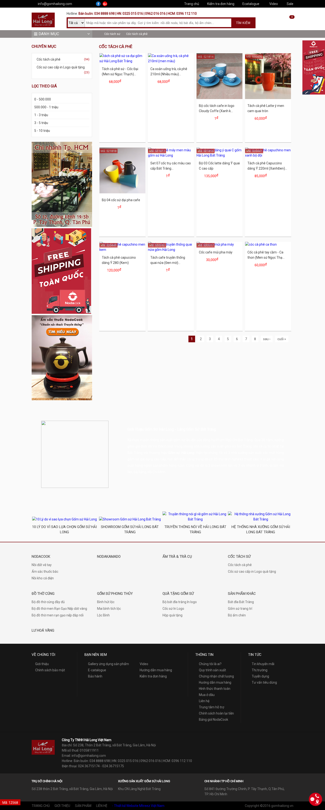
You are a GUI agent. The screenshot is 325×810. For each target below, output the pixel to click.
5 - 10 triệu (42, 131)
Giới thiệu (42, 664)
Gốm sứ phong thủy (115, 593)
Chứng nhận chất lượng (216, 676)
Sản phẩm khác (242, 593)
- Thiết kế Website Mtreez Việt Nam (138, 806)
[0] (288, 24)
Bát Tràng (135, 453)
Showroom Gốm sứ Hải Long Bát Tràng (130, 529)
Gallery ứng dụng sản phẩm (108, 664)
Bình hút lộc (105, 602)
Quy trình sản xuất (212, 670)
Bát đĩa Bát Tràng (241, 602)
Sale (290, 4)
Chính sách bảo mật (50, 670)
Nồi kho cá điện (43, 578)
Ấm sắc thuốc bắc (45, 571)
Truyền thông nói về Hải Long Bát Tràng (195, 529)
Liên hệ (204, 701)
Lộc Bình (103, 615)
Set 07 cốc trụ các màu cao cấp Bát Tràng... (170, 165)
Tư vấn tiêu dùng (264, 682)
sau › (266, 339)
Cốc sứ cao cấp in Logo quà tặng (63, 69)
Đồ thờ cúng (43, 593)
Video (273, 4)
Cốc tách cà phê (137, 34)
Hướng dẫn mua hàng (156, 670)
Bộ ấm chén (237, 615)
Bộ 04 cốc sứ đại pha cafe (121, 200)
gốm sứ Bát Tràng (238, 446)
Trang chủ (191, 4)
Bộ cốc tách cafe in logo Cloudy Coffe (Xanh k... (216, 108)
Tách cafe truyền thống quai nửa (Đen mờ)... (167, 260)
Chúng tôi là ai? (210, 664)
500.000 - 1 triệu (46, 107)
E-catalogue (97, 670)
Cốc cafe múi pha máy (215, 252)
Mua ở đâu (207, 695)
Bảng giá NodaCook (213, 719)
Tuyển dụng (260, 676)
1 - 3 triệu (41, 115)
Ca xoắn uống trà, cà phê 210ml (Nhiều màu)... (168, 71)
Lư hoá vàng (43, 630)
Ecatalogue (250, 4)
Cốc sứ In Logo (173, 608)
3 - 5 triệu (41, 123)
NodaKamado (109, 556)
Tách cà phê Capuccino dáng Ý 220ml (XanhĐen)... (267, 165)
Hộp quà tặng (172, 615)
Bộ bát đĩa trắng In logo (179, 602)
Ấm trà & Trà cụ (177, 556)
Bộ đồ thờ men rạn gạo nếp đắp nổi (58, 615)
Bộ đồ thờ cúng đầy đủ (48, 602)
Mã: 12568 (10, 803)
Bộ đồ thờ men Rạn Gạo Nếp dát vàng (59, 608)
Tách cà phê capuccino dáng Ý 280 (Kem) (119, 260)
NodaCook (41, 556)
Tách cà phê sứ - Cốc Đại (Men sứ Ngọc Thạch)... (120, 71)
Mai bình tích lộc (109, 608)
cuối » (281, 339)
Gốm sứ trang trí (240, 608)
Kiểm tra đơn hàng (220, 4)
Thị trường (259, 670)
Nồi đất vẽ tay (42, 565)
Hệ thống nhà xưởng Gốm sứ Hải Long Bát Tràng (260, 529)
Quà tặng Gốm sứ (178, 593)
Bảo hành (95, 676)
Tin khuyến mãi (263, 664)
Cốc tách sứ (112, 34)
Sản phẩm (83, 806)
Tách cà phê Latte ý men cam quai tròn (265, 108)
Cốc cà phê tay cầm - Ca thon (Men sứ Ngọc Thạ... (266, 254)
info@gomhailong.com (55, 4)
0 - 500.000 (42, 99)
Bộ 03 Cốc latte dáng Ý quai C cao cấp (219, 165)
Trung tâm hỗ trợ (211, 707)
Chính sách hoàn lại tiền (216, 713)
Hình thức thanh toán (214, 689)
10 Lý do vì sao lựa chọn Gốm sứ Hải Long (64, 529)
